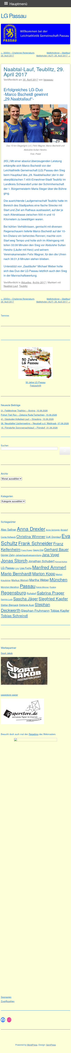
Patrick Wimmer (42, 587)
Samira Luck (7, 599)
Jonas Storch (14, 560)
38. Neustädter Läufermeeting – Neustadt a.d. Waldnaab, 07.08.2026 (35, 423)
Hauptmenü (18, 3)
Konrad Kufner (61, 561)
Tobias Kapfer (59, 610)
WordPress (32, 1044)
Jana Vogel (50, 554)
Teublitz (23, 286)
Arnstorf (64, 529)
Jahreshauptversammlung (28, 555)
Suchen (4, 445)
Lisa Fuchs (26, 568)
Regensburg (13, 592)
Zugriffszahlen (7, 1001)
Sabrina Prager (50, 593)
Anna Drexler (31, 528)
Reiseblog (33, 734)
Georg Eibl (38, 550)
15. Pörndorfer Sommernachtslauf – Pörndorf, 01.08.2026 (29, 427)
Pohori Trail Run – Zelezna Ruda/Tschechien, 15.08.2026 (29, 414)
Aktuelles (26, 282)
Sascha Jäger (25, 598)
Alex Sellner (8, 529)
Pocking (53, 587)
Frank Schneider (35, 543)
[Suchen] (64, 451)
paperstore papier (9, 694)
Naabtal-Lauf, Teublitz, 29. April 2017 (34, 71)
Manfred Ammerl (49, 567)
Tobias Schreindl (14, 615)
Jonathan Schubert (41, 561)
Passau (27, 585)
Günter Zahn (8, 555)
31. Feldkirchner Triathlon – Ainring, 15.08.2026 (24, 410)
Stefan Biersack (9, 605)
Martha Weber (39, 580)
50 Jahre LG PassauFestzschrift (35, 384)
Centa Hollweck (8, 537)
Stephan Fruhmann (35, 610)
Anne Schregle (53, 529)
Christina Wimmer (30, 536)
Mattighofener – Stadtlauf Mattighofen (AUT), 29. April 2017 (53, 54)
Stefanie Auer (26, 605)
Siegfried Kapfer (53, 598)
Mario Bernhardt (16, 573)
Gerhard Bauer (56, 549)
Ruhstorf (31, 593)
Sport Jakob (7, 653)
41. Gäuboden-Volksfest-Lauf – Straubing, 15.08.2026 (27, 419)
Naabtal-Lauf (11, 286)
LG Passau (13, 15)
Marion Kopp (43, 573)
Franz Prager (26, 550)
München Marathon (10, 587)
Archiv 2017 (39, 282)
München (58, 579)
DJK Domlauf (53, 537)
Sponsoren (6, 997)
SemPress (51, 1044)
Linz (17, 568)
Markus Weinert (20, 580)
